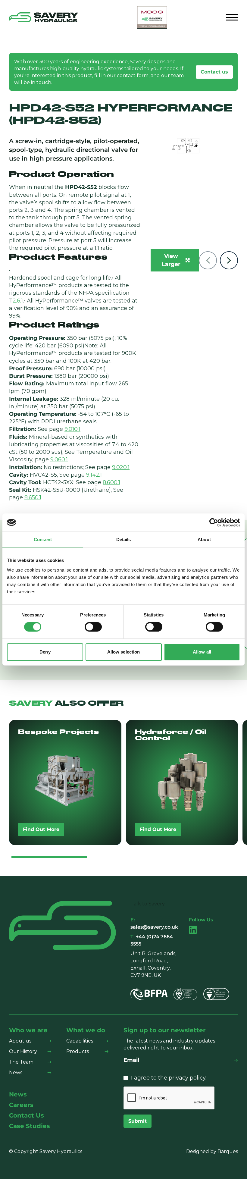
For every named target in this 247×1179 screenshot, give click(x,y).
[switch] (93, 627)
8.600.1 (111, 482)
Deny (44, 651)
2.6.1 (18, 300)
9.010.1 (72, 429)
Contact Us (26, 1115)
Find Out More (41, 829)
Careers (21, 1105)
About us (20, 1041)
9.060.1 (59, 459)
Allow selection (123, 651)
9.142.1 (94, 475)
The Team (21, 1062)
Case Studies (29, 1126)
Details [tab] (123, 539)
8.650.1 (32, 497)
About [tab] (204, 539)
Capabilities (79, 1041)
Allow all (202, 651)
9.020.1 (121, 467)
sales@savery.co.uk (154, 923)
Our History (23, 1051)
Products (77, 1051)
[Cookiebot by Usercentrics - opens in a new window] (213, 522)
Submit (137, 1121)
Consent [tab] (43, 539)
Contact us (214, 72)
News (15, 1072)
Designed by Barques (212, 1151)
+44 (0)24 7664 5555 (151, 940)
